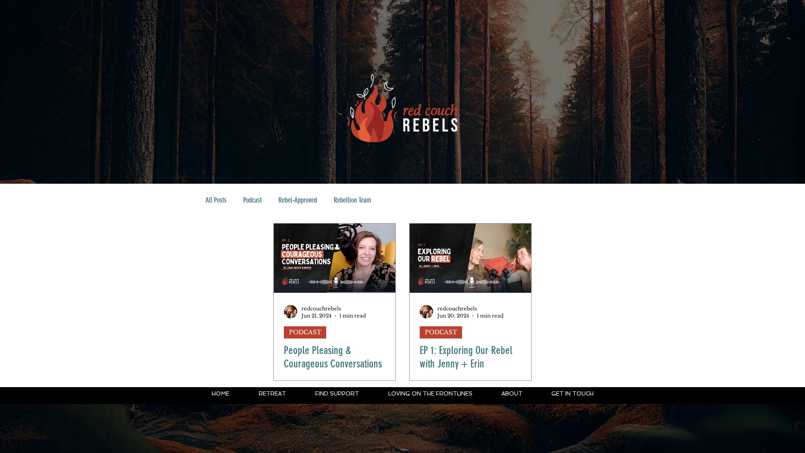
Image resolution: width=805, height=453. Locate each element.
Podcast (252, 200)
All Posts (215, 200)
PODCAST (305, 332)
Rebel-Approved (297, 200)
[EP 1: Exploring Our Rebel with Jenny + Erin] (470, 258)
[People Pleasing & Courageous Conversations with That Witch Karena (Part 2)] (334, 258)
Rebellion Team (352, 200)
